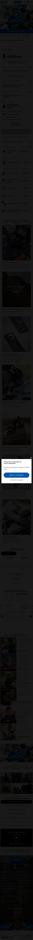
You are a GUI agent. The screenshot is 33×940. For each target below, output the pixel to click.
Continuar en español (16, 480)
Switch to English (16, 475)
